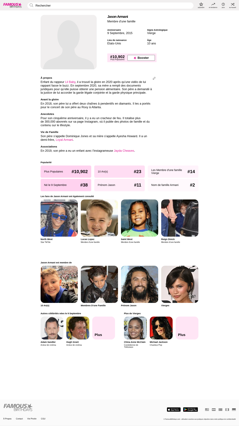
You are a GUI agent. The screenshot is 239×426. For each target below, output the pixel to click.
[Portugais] (220, 409)
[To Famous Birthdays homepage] (12, 5)
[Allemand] (234, 409)
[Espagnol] (214, 409)
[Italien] (227, 409)
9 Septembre (115, 33)
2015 (129, 33)
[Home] (60, 407)
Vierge (151, 33)
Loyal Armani (64, 139)
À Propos (7, 419)
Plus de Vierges (132, 313)
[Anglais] (207, 409)
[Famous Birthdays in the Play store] (190, 409)
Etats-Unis (114, 43)
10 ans (151, 43)
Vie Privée (31, 419)
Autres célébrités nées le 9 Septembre (61, 313)
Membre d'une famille (121, 21)
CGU (43, 419)
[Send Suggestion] (154, 78)
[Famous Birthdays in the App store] (173, 409)
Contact (19, 419)
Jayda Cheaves (124, 150)
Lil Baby (70, 82)
